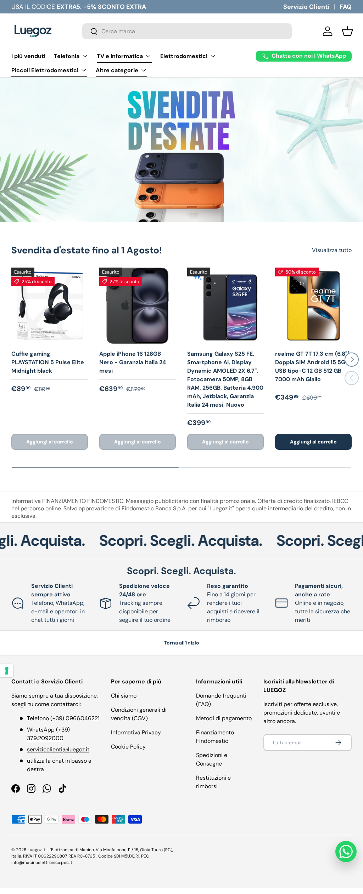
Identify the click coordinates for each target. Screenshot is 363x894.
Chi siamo (123, 695)
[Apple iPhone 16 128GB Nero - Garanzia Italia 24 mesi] (137, 306)
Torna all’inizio (181, 643)
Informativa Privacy (136, 732)
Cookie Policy (128, 746)
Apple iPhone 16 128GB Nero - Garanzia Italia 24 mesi (132, 362)
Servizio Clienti (306, 7)
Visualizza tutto (332, 250)
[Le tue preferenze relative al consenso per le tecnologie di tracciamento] (6, 670)
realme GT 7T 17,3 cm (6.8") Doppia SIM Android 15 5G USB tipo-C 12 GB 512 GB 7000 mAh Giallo (312, 366)
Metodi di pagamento (224, 718)
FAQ (346, 7)
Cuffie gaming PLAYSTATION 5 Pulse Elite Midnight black (47, 362)
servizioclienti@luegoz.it (58, 749)
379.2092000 (45, 738)
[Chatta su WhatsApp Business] (346, 851)
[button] (347, 31)
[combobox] (187, 31)
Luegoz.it (36, 850)
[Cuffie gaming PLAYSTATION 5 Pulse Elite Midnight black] (49, 306)
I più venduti (28, 56)
